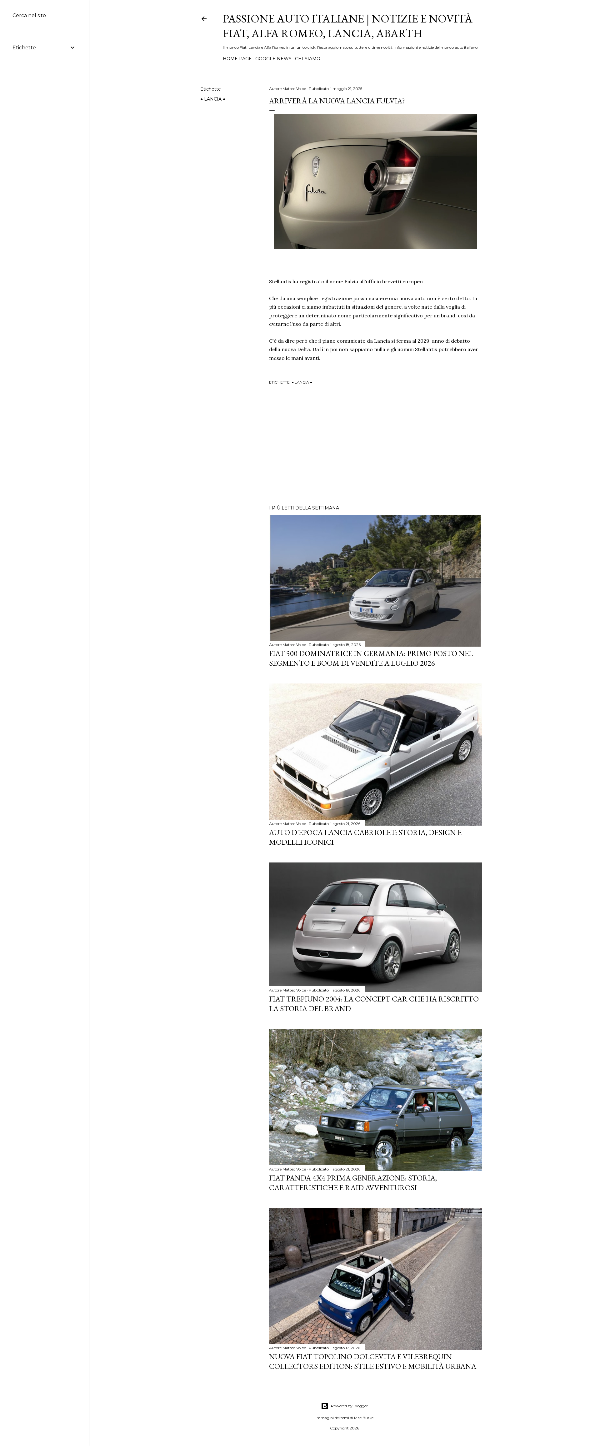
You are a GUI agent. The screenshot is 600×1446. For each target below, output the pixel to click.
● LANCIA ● (212, 99)
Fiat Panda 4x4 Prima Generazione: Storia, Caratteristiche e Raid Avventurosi (353, 1182)
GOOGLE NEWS (273, 59)
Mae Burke (363, 1417)
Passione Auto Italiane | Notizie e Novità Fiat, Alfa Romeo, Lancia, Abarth (347, 26)
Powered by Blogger (349, 1406)
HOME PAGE (237, 59)
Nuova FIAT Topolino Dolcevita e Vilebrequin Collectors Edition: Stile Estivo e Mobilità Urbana (372, 1361)
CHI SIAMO (307, 59)
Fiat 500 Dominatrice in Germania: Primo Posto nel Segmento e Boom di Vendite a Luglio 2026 (371, 658)
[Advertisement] (375, 445)
